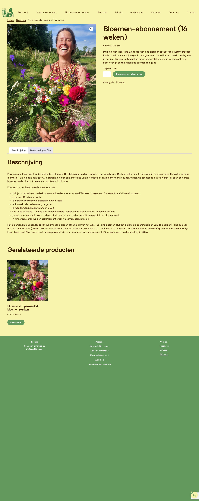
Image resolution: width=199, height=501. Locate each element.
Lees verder (16, 322)
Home (10, 20)
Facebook (164, 346)
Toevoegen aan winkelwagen (129, 74)
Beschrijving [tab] (19, 150)
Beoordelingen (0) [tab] (40, 150)
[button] (91, 29)
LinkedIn (164, 354)
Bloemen (21, 20)
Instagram (164, 350)
